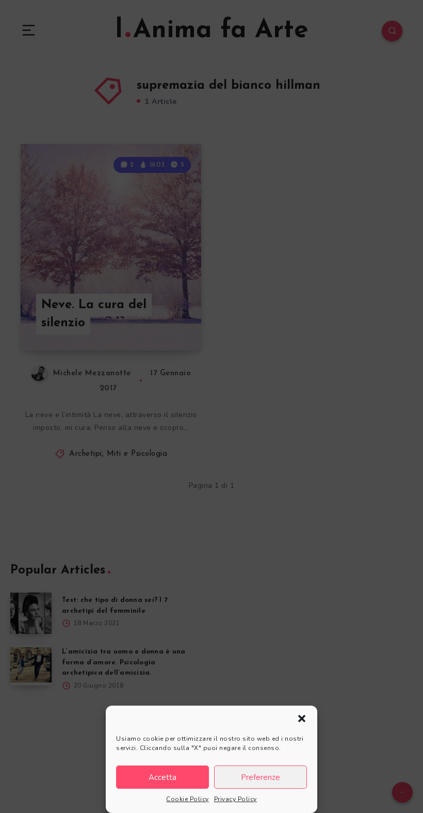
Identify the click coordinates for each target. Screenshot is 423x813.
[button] (302, 718)
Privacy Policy (235, 799)
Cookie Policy (187, 799)
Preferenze (260, 777)
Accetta (162, 777)
